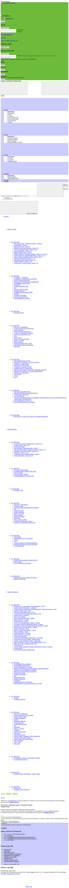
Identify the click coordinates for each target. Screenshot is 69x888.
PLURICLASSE (18, 490)
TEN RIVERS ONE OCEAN (22, 361)
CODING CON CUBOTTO (22, 789)
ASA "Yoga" (17, 742)
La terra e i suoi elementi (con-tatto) (23, 333)
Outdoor (16, 698)
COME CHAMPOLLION (21, 286)
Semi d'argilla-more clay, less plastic (23, 345)
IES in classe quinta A (20, 616)
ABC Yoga (17, 733)
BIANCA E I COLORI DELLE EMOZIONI (26, 282)
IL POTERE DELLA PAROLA (22, 664)
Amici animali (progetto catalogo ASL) (24, 649)
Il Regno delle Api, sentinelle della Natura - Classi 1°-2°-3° (29, 255)
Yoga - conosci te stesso (20, 519)
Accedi (3, 21)
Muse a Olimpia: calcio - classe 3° (23, 252)
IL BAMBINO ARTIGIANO (22, 283)
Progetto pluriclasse (19, 516)
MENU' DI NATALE (20, 579)
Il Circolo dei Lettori (19, 699)
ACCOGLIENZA (19, 396)
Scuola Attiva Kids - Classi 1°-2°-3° (23, 455)
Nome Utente (20, 30)
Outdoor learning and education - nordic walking (27, 774)
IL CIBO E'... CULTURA (21, 277)
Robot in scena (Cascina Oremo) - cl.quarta (25, 627)
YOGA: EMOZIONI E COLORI (23, 667)
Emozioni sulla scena (19, 734)
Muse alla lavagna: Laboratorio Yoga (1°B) (25, 643)
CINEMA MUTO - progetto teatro (23, 368)
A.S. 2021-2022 (15, 359)
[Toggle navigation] (14, 88)
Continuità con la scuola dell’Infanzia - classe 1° (27, 454)
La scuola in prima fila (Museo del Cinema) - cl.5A (27, 613)
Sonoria (16, 719)
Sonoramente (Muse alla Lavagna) (23, 521)
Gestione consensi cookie (11, 860)
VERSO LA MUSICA (20, 674)
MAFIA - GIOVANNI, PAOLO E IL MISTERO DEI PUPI (30, 370)
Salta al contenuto (5, 1)
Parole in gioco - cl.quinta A (21, 615)
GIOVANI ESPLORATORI (21, 280)
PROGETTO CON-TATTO (21, 365)
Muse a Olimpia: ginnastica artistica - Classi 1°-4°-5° (28, 257)
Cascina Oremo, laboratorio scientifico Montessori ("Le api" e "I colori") (33, 646)
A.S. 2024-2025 (15, 276)
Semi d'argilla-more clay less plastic (23, 739)
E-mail (18, 55)
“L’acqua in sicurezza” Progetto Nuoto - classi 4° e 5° (28, 443)
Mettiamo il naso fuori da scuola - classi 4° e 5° (26, 451)
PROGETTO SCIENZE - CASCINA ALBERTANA (28, 371)
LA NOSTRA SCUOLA (21, 759)
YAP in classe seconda (20, 636)
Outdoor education (19, 512)
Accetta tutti (26, 805)
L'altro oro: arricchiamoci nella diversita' (24, 522)
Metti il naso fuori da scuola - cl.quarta (24, 618)
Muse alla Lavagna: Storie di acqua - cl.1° (25, 260)
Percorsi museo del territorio (21, 339)
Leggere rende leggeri (20, 731)
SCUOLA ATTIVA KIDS (21, 289)
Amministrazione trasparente (11, 861)
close (2, 95)
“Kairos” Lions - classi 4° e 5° (22, 445)
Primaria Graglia (11, 229)
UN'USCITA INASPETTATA (22, 391)
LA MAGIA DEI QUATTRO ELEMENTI (25, 543)
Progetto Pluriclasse (19, 446)
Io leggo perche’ (18, 648)
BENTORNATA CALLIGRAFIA (23, 538)
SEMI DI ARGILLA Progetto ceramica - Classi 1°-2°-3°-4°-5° (30, 254)
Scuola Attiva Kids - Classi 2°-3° (23, 251)
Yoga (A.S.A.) (18, 337)
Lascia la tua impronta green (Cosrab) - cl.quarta (27, 622)
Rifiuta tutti (14, 805)
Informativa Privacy (9, 852)
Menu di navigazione (32, 213)
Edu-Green (17, 743)
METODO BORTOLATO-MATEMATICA (26, 393)
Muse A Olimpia (18, 342)
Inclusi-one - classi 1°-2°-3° (21, 452)
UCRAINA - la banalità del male (23, 367)
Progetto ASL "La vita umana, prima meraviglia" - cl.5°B (29, 606)
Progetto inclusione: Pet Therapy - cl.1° (24, 258)
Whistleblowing (8, 858)
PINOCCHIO (18, 561)
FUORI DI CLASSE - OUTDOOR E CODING (27, 758)
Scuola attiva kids (18, 330)
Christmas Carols (18, 506)
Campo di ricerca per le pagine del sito (11, 196)
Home (65, 184)
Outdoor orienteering (19, 718)
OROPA (16, 294)
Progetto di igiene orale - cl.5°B (22, 610)
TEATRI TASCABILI (20, 295)
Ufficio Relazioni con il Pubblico (13, 854)
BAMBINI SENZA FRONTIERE (23, 292)
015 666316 (9, 835)
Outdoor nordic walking (20, 716)
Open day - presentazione (21, 327)
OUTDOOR (17, 374)
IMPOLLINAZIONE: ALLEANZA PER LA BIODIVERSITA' (31, 668)
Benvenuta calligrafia (19, 721)
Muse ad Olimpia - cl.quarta (21, 619)
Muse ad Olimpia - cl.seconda (22, 634)
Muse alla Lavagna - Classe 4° (22, 246)
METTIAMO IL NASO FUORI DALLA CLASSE (28, 683)
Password (19, 31)
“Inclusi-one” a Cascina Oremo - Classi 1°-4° (26, 263)
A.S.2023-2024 (15, 489)
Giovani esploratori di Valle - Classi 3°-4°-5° (26, 249)
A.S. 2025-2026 (15, 242)
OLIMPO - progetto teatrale (21, 364)
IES (15, 288)
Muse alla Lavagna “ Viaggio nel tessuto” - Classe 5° (28, 243)
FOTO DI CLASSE (19, 673)
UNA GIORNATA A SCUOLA (22, 400)
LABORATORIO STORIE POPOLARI (25, 471)
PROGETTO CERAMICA (21, 373)
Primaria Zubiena (12, 429)
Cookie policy (8, 849)
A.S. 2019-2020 (15, 415)
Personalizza (4, 805)
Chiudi (2, 65)
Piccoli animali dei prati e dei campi (23, 715)
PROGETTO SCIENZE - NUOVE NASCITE (26, 362)
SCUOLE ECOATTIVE (20, 297)
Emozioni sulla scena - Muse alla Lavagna (25, 577)
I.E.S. (15, 336)
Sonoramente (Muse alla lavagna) (23, 343)
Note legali (7, 851)
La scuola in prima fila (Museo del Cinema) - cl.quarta (28, 624)
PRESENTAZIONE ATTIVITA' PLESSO (25, 544)
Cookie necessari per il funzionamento (11, 817)
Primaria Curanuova (12, 592)
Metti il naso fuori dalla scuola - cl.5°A (24, 612)
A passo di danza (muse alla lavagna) (24, 328)
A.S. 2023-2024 (15, 311)
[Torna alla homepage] (34, 81)
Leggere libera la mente (20, 724)
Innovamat (17, 346)
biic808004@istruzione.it (21, 837)
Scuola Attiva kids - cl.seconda (22, 633)
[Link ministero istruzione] (8, 3)
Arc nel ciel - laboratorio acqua (22, 334)
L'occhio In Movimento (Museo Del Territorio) (26, 507)
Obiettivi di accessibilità (10, 857)
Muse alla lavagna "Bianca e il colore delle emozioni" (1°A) (30, 642)
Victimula (16, 730)
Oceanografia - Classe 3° (20, 245)
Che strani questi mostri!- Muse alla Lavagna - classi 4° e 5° (30, 449)
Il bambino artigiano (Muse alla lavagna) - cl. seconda (28, 637)
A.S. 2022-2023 (15, 325)
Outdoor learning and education (22, 331)
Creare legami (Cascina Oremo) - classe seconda (27, 639)
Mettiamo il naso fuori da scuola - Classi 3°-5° (26, 248)
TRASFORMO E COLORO (22, 298)
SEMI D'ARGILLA (19, 291)
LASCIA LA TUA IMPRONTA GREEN (25, 670)
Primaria (66, 185)
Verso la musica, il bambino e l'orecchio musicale (27, 736)
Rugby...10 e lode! (19, 340)
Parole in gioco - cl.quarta (21, 621)
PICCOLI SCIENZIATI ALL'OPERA (24, 402)
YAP (15, 377)
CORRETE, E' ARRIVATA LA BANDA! (25, 279)
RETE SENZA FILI (19, 677)
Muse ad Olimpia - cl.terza (21, 631)
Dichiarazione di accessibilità (11, 855)
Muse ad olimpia (18, 740)
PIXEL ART (17, 788)
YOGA (16, 376)
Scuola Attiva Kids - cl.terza (21, 628)
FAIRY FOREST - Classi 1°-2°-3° (23, 261)
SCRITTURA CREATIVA (21, 394)
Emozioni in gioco (19, 312)
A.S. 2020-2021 (15, 390)
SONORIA (17, 285)
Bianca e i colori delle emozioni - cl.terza (25, 630)
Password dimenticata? (7, 34)
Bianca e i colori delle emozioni (22, 737)
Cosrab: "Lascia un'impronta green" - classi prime (27, 640)
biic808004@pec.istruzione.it (21, 838)
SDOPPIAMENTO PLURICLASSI (24, 476)
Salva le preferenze (13, 821)
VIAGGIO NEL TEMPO (21, 474)
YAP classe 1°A (18, 645)
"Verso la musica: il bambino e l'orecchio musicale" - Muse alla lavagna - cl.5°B (35, 609)
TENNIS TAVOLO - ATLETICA (23, 682)
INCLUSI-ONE (18, 473)
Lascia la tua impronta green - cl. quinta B (25, 607)
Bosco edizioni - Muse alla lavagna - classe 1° (26, 448)
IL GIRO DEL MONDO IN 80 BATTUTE (25, 560)
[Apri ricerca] (55, 88)
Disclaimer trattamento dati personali (10, 873)
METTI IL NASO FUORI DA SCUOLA (25, 671)
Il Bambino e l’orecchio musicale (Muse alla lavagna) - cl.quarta (31, 625)
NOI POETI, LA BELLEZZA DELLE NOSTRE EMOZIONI (31, 416)
